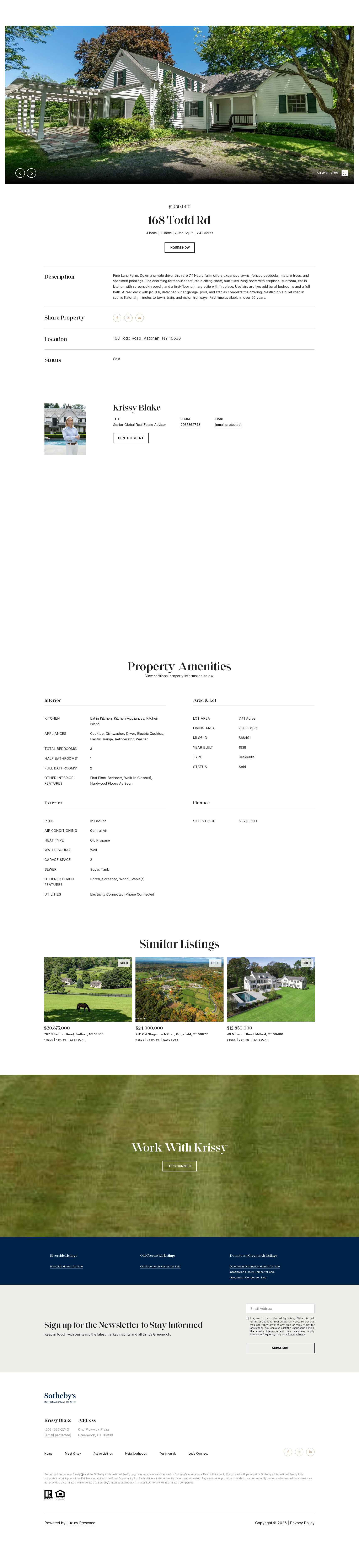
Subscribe (280, 1348)
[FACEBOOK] (288, 1452)
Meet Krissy (73, 1453)
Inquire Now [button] (180, 247)
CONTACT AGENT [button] (131, 438)
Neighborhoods (136, 1453)
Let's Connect (198, 1453)
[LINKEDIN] (310, 1452)
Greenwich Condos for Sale (248, 1277)
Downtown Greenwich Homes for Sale (255, 1266)
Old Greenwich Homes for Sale (160, 1266)
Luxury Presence (80, 1523)
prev (20, 173)
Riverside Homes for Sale (66, 1266)
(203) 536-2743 (56, 1429)
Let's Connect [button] (179, 1166)
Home (48, 1453)
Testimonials (167, 1453)
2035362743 (190, 425)
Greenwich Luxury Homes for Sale (252, 1271)
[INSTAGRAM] (299, 1452)
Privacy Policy (296, 1334)
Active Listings (103, 1453)
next (31, 173)
